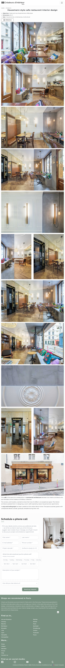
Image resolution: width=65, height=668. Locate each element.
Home (2, 8)
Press (3, 644)
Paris (34, 624)
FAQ (2, 653)
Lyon (2, 632)
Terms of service (36, 665)
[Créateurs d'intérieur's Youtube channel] (27, 661)
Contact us (4, 655)
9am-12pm (7, 563)
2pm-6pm (24, 563)
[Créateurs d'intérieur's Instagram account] (15, 661)
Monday (5, 559)
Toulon (35, 630)
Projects (8, 8)
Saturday (38, 559)
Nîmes (35, 621)
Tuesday (12, 559)
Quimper (36, 626)
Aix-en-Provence (6, 619)
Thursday (26, 559)
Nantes (35, 619)
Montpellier (4, 637)
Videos (3, 646)
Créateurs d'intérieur (14, 3)
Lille (2, 630)
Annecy (3, 621)
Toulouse (36, 632)
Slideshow (9, 20)
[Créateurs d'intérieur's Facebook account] (2, 661)
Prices (3, 650)
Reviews (3, 648)
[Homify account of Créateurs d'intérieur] (52, 661)
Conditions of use (47, 665)
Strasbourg (36, 628)
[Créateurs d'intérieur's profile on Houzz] (40, 661)
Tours (35, 635)
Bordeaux (4, 626)
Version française (58, 665)
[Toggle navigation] (62, 2)
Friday (32, 559)
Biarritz (3, 624)
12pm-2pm (15, 563)
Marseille (4, 635)
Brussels (3, 628)
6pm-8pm (33, 563)
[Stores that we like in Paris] (30, 612)
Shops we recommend (16, 598)
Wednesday (19, 559)
